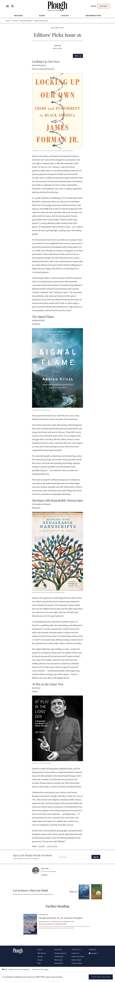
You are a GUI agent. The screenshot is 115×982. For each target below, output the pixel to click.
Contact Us (75, 953)
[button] (7, 6)
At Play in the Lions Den (38, 763)
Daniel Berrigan (70, 776)
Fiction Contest (77, 963)
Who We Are (41, 953)
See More (44, 875)
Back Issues (59, 960)
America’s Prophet (26, 20)
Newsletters (59, 963)
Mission (40, 956)
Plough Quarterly (60, 953)
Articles (14, 20)
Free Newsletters (93, 15)
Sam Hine (57, 45)
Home (8, 20)
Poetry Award (76, 960)
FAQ (39, 963)
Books (42, 15)
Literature (42, 846)
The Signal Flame (36, 410)
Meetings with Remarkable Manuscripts (41, 592)
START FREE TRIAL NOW (101, 977)
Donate (39, 960)
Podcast (65, 15)
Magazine (18, 15)
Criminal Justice (52, 846)
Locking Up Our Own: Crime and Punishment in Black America (47, 150)
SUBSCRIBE (103, 6)
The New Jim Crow (44, 167)
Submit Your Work (78, 956)
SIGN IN (93, 6)
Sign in (46, 969)
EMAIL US (73, 892)
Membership (59, 956)
